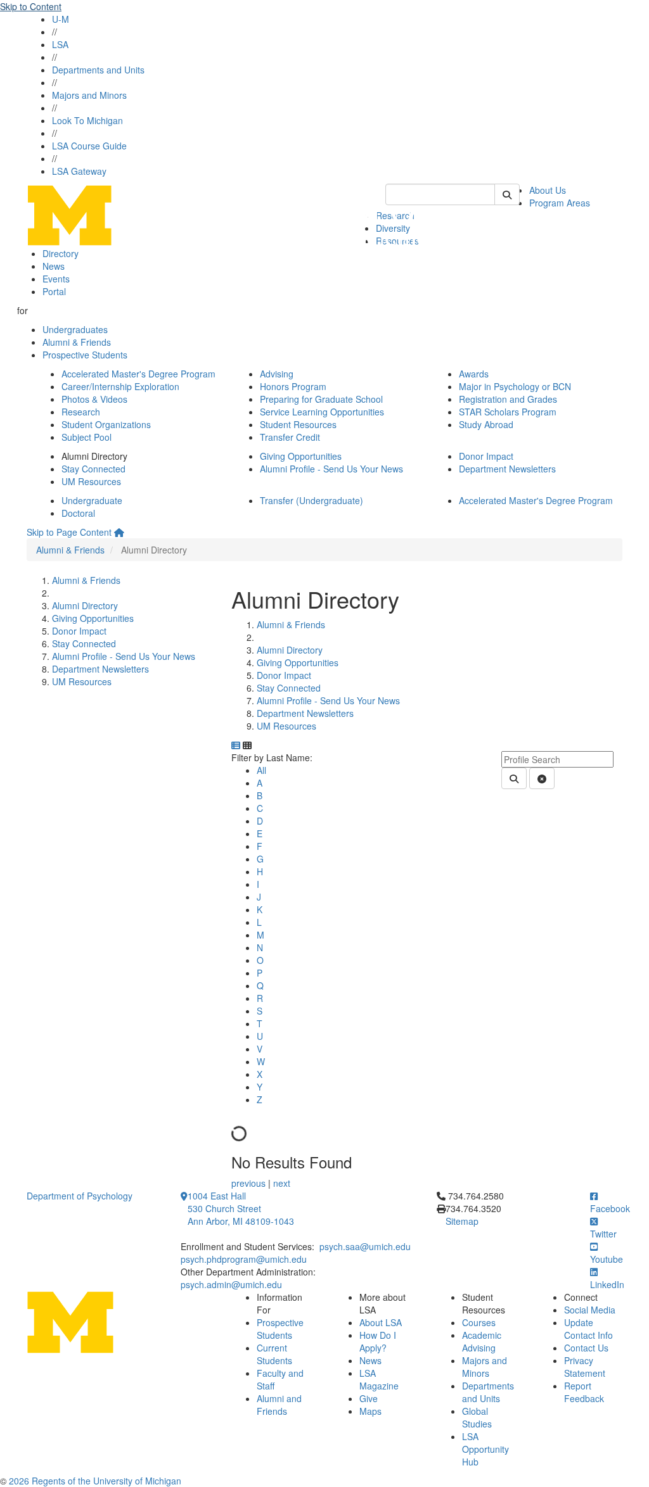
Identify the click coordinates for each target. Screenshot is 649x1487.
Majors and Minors (89, 95)
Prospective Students (84, 354)
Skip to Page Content (69, 532)
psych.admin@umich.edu (231, 1284)
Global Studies (477, 1417)
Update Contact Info (588, 1328)
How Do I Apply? (377, 1341)
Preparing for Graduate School (321, 399)
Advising (276, 373)
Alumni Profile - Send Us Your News (331, 468)
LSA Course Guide (89, 145)
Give (368, 1398)
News (53, 266)
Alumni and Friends (279, 1404)
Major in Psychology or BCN (515, 386)
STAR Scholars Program (507, 411)
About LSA (380, 1322)
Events (56, 278)
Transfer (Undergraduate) (311, 500)
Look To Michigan (87, 120)
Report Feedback (584, 1392)
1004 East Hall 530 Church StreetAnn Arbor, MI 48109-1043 (241, 1208)
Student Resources (298, 424)
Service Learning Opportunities (322, 411)
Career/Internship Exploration (120, 386)
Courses (479, 1322)
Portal (54, 291)
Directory (60, 253)
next (281, 1183)
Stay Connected (93, 468)
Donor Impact (486, 456)
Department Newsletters (507, 468)
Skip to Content (30, 6)
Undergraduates (75, 329)
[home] (119, 532)
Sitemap (462, 1221)
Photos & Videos (94, 399)
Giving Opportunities (301, 456)
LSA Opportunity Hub (485, 1449)
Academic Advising (481, 1341)
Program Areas (559, 202)
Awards (474, 373)
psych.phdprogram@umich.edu (244, 1259)
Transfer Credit (290, 437)
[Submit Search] (507, 194)
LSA (60, 44)
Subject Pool (86, 437)
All (261, 770)
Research (80, 411)
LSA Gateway (79, 171)
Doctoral (78, 513)
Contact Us (586, 1347)
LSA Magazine (379, 1379)
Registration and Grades (508, 399)
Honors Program (293, 386)
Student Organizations (106, 424)
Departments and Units (98, 69)
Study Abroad (486, 424)
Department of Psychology (79, 1195)
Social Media (589, 1309)
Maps (370, 1411)
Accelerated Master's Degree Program (138, 373)
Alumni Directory (85, 605)
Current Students (274, 1354)
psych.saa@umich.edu (365, 1246)
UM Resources (91, 481)
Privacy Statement (584, 1366)
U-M (60, 19)
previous (249, 1183)
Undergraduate (91, 500)
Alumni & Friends (76, 342)
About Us (547, 190)
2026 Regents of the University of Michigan (95, 1480)
